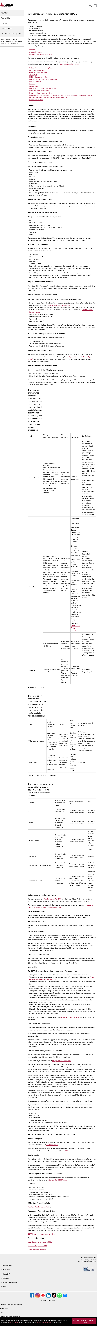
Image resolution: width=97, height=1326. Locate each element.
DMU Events (5, 1270)
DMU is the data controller (38, 77)
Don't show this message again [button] (85, 1321)
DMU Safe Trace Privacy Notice (12, 34)
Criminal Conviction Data (38, 72)
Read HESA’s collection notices (59, 305)
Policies (4, 13)
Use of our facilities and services (40, 54)
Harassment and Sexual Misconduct (11, 1304)
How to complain (35, 82)
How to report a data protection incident (43, 88)
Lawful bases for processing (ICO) (40, 1242)
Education (32, 50)
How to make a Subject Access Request (43, 79)
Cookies (4, 23)
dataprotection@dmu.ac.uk (69, 64)
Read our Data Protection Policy (39, 1207)
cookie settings (14, 1322)
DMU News (5, 1278)
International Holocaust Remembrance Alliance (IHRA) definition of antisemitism (11, 41)
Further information (36, 100)
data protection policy (44, 1322)
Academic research (36, 52)
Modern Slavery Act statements (10, 1316)
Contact (4, 1286)
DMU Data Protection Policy (39, 91)
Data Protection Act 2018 (52, 899)
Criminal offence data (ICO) (37, 1250)
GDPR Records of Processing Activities (41, 1234)
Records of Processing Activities (40, 93)
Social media (33, 86)
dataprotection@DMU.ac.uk (57, 1180)
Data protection (6, 28)
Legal (1, 1312)
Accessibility (5, 18)
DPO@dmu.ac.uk (52, 1145)
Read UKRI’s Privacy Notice (75, 628)
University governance (9, 1282)
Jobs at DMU (5, 1274)
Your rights (33, 75)
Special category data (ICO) (37, 1246)
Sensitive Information (36, 70)
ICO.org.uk (69, 1151)
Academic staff (6, 1266)
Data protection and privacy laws (41, 68)
